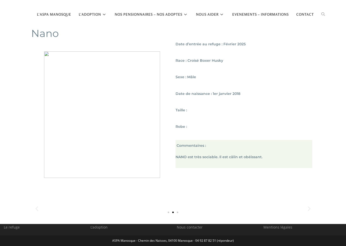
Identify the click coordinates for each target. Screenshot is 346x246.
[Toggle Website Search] (323, 14)
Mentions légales (277, 227)
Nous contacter (190, 227)
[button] (168, 212)
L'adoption (99, 227)
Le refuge (12, 227)
